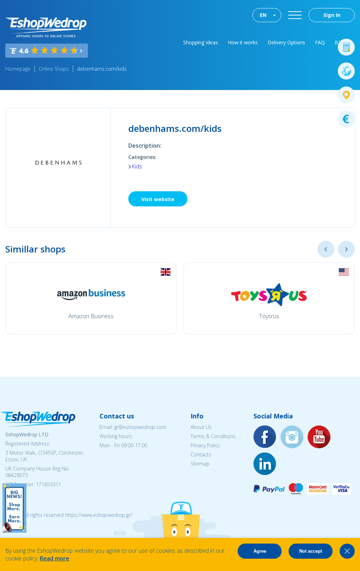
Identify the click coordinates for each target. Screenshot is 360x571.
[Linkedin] (265, 464)
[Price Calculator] (346, 47)
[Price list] (346, 118)
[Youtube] (319, 437)
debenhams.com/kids (102, 68)
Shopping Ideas (200, 42)
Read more (54, 558)
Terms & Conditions (213, 436)
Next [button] (346, 249)
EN (263, 15)
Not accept (310, 551)
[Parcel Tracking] (346, 94)
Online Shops (54, 68)
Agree (259, 551)
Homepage (18, 68)
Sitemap (200, 463)
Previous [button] (325, 249)
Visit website (157, 199)
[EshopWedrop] (45, 27)
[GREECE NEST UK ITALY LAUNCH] (14, 530)
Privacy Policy (205, 445)
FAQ (320, 42)
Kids (136, 166)
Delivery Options (286, 42)
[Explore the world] (346, 71)
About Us (201, 427)
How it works (243, 42)
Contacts (201, 454)
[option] (90, 298)
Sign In (331, 15)
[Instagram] (292, 437)
